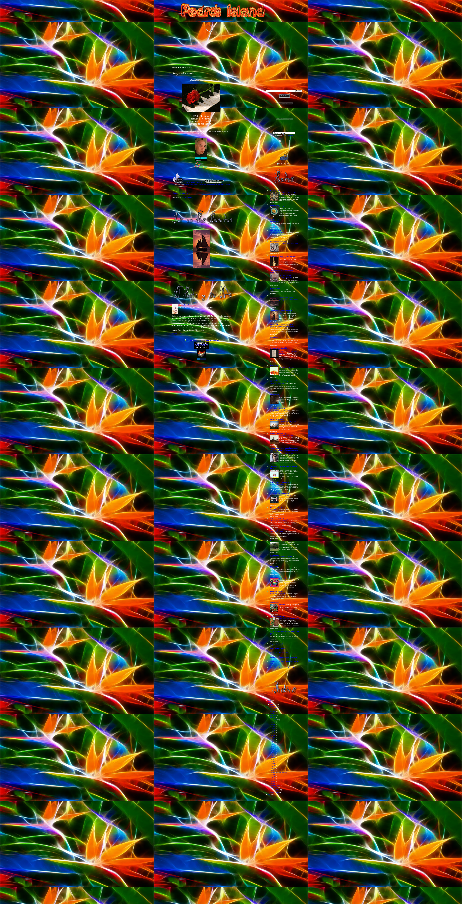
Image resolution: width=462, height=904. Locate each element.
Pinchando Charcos (276, 230)
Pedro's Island (167, 56)
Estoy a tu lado (274, 365)
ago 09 (273, 737)
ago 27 (273, 774)
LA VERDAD (282, 257)
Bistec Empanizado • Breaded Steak (289, 618)
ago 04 (273, 726)
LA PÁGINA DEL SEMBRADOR (279, 493)
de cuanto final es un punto (278, 232)
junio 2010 (273, 715)
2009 (269, 700)
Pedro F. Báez (187, 305)
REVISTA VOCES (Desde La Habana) (281, 324)
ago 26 (273, 770)
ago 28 (273, 777)
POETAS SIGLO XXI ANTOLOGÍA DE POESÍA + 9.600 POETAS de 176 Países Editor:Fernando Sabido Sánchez (284, 450)
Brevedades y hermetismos (207, 184)
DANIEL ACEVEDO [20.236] (287, 453)
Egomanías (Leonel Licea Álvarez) (280, 530)
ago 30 (273, 781)
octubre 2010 (274, 787)
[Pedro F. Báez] (284, 149)
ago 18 (273, 752)
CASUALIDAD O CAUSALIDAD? (288, 421)
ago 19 (273, 755)
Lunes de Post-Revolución (278, 348)
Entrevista (273, 339)
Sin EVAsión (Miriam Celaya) (279, 519)
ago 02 (273, 722)
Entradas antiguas (225, 193)
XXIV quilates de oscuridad (277, 593)
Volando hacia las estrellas (278, 241)
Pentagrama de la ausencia (182, 74)
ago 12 (273, 741)
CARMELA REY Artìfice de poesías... (281, 434)
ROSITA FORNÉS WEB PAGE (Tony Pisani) (283, 657)
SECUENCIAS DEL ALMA (278, 408)
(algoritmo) (282, 396)
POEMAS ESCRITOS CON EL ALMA (281, 310)
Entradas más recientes (179, 193)
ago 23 (273, 763)
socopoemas (274, 337)
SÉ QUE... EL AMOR (285, 495)
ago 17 (273, 750)
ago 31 (273, 783)
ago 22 (273, 761)
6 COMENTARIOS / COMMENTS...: (194, 182)
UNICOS (281, 542)
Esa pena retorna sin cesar (277, 290)
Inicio (203, 193)
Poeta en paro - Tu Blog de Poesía (280, 482)
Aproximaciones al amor (191, 184)
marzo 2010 (273, 709)
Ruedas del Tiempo (276, 591)
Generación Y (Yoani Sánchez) (279, 652)
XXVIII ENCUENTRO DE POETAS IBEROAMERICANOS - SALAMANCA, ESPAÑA (288, 275)
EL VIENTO (273, 567)
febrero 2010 (274, 706)
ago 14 (273, 746)
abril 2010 (273, 711)
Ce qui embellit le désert (277, 644)
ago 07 (273, 733)
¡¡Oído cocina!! (274, 205)
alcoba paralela (274, 394)
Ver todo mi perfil (177, 333)
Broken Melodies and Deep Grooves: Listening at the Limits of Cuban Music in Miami (288, 299)
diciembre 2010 (274, 792)
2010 (269, 702)
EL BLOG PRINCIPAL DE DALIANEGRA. (282, 256)
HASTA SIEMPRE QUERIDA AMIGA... (280, 410)
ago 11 (273, 739)
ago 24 (273, 766)
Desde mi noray (275, 288)
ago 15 (273, 748)
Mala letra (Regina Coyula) (278, 380)
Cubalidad (282, 604)
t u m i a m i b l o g (276, 296)
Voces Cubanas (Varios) (277, 648)
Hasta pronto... (274, 509)
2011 (269, 794)
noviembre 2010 (274, 790)
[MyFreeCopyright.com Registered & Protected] (202, 340)
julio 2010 (273, 717)
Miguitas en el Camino (277, 419)
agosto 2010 (273, 720)
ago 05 (273, 728)
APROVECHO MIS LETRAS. (278, 484)
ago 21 (273, 759)
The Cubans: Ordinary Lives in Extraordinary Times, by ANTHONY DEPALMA (288, 351)
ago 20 (273, 757)
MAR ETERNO (274, 555)
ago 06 (273, 730)
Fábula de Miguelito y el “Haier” (278, 520)
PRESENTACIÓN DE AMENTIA (288, 435)
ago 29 (273, 779)
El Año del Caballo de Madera (287, 579)
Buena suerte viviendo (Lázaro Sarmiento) (283, 541)
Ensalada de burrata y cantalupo (288, 206)
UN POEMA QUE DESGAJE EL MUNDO (281, 557)
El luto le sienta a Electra (222, 184)
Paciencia (273, 634)
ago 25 (273, 768)
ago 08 (273, 735)
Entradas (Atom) (187, 197)
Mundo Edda (274, 577)
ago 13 (273, 744)
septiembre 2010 (275, 785)
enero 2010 (273, 704)
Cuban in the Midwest (277, 616)
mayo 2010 (273, 713)
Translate (290, 135)
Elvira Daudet (274, 566)
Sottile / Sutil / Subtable (276, 531)
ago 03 (273, 724)
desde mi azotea (275, 190)
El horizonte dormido (276, 508)
